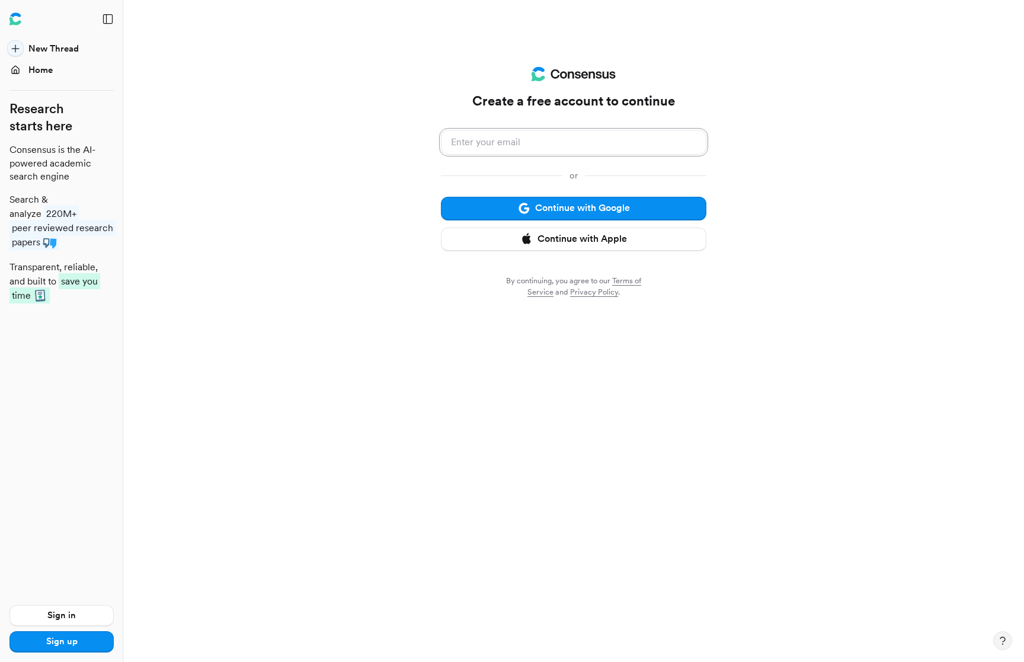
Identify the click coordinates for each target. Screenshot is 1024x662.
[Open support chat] (1002, 640)
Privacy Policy (594, 291)
